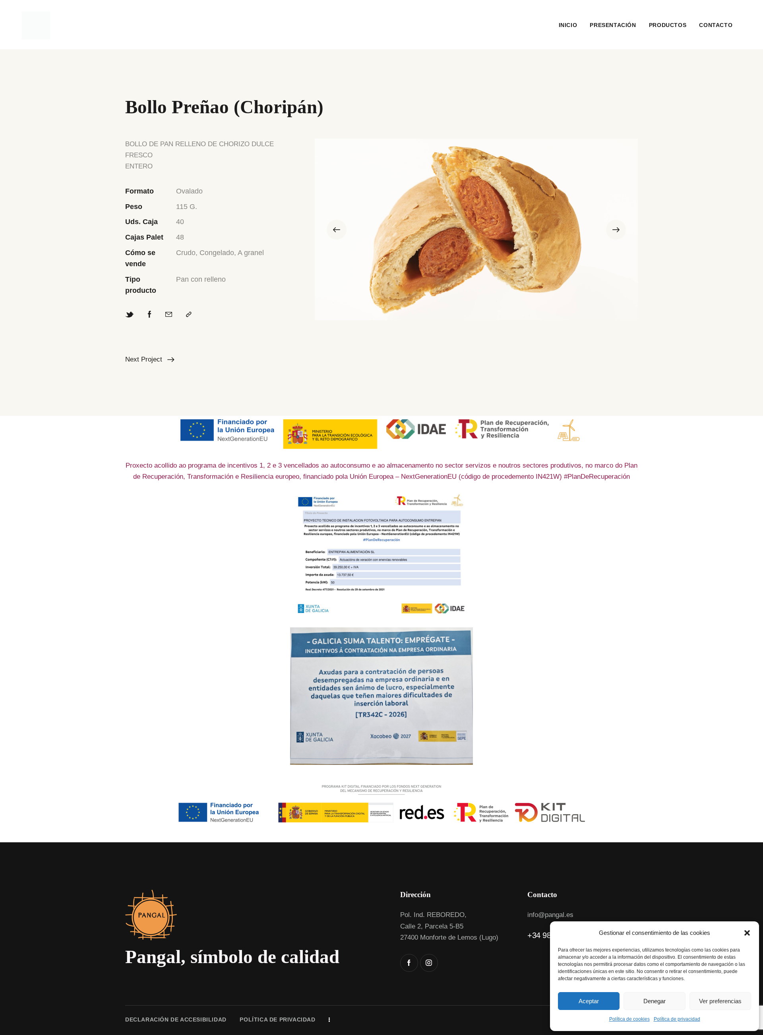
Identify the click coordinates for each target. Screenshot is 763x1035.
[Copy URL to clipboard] (189, 314)
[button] (747, 933)
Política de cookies (629, 1019)
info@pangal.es (550, 915)
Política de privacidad (677, 1019)
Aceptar (589, 1001)
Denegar (654, 1001)
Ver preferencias (720, 1001)
